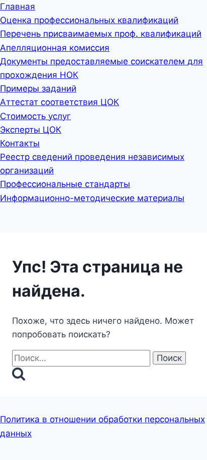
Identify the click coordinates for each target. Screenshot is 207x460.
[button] (103, 210)
